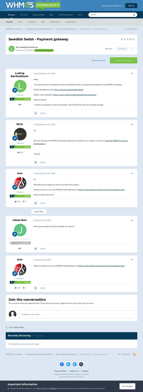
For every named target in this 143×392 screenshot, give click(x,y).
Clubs (20, 22)
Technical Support (65, 15)
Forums (9, 22)
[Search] (134, 15)
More (80, 15)
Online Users (55, 22)
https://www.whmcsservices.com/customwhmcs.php (101, 189)
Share (109, 49)
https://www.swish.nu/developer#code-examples (74, 95)
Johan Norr (19, 220)
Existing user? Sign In (112, 6)
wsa (19, 173)
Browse (11, 15)
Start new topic (98, 60)
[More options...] (132, 73)
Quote (42, 113)
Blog (51, 15)
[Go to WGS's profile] (20, 134)
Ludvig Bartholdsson (28, 47)
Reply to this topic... (32, 314)
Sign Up (131, 5)
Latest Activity (39, 15)
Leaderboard (70, 22)
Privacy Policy (60, 371)
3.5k (18, 201)
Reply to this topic (124, 60)
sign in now (66, 303)
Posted (44, 73)
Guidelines (31, 22)
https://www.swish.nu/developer (69, 89)
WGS (19, 124)
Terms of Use (41, 388)
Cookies (85, 371)
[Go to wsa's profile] (20, 183)
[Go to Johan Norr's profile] (20, 230)
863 (21, 152)
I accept (128, 386)
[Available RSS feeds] (134, 354)
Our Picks (24, 15)
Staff (43, 22)
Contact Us (74, 371)
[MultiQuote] (36, 113)
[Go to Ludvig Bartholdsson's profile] (12, 49)
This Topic (123, 15)
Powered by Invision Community (71, 377)
